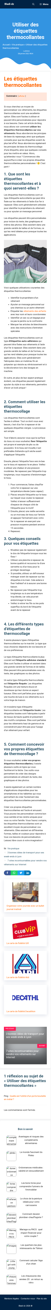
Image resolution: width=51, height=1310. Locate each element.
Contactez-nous (28, 1298)
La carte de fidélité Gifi (18, 943)
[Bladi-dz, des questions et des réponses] (9, 4)
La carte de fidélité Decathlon (21, 1011)
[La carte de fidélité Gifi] (25, 937)
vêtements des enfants (34, 311)
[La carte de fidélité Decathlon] (25, 1006)
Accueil (6, 44)
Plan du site (42, 1298)
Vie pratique (18, 44)
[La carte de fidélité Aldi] (25, 971)
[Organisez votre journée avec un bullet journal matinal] (25, 900)
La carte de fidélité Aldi (18, 977)
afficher (22, 96)
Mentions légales (11, 1298)
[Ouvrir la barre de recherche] (33, 4)
